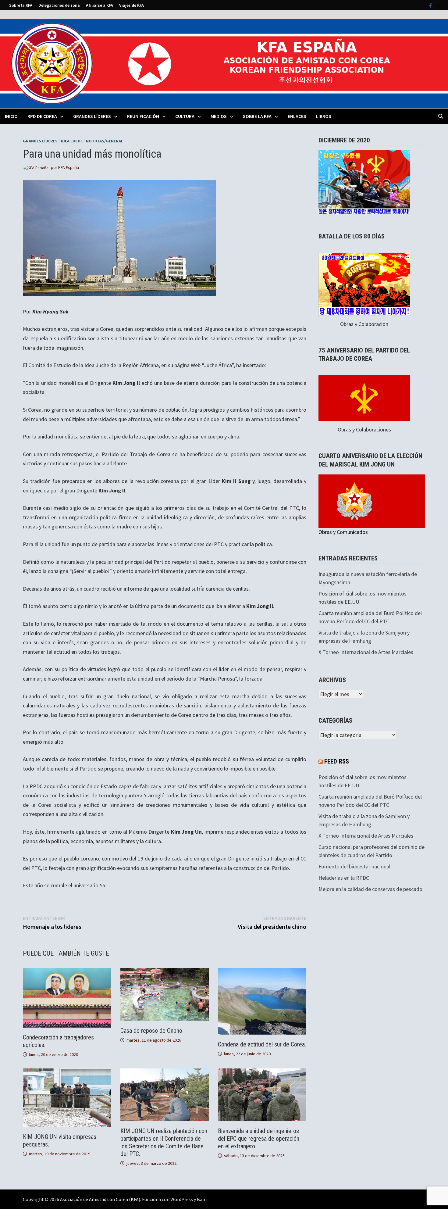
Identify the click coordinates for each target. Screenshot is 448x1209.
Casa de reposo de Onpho (151, 1030)
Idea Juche (72, 141)
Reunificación (143, 116)
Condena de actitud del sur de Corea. (262, 1044)
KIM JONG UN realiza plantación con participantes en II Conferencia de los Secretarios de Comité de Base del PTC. (163, 1142)
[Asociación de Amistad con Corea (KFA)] (224, 62)
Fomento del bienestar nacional (354, 866)
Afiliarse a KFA (99, 5)
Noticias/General (104, 141)
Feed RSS (336, 761)
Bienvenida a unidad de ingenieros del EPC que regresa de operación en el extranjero (258, 1138)
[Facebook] (431, 5)
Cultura (184, 116)
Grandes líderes (40, 141)
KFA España (68, 167)
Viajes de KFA (131, 5)
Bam (202, 1199)
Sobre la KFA (20, 5)
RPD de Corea (42, 116)
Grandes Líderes (92, 116)
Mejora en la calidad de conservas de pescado (370, 888)
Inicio (11, 116)
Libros (323, 116)
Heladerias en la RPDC (343, 877)
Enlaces (297, 116)
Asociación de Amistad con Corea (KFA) (100, 1199)
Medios (219, 116)
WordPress (181, 1199)
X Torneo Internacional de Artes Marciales (365, 652)
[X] (438, 5)
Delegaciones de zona (59, 5)
